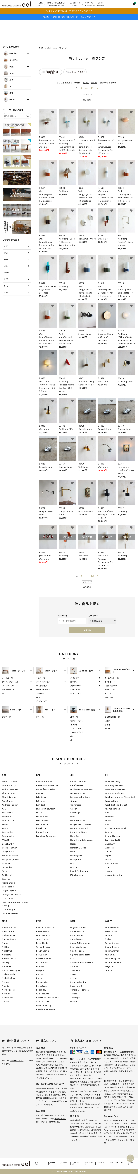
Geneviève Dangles (45, 789)
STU (6, 285)
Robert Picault (43, 958)
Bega (4, 871)
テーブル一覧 (7, 677)
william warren (112, 950)
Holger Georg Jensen (80, 824)
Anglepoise (7, 832)
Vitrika (108, 939)
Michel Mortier (9, 927)
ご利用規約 (76, 1163)
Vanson (108, 935)
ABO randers (8, 812)
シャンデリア (75, 689)
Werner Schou (112, 943)
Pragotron (41, 985)
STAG (73, 974)
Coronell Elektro (10, 913)
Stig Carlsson (77, 950)
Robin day (41, 989)
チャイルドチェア (43, 689)
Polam (39, 978)
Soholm (74, 966)
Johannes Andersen (114, 793)
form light (41, 828)
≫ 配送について (17, 1060)
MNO (6, 272)
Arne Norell (7, 801)
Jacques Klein (111, 801)
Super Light (76, 985)
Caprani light (8, 909)
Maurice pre (8, 931)
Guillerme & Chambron (81, 789)
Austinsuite (8, 836)
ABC (6, 246)
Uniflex (73, 1001)
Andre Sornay (9, 785)
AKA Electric (8, 820)
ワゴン (107, 720)
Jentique (109, 816)
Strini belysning (78, 982)
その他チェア (41, 701)
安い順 (94, 82)
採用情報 (130, 1163)
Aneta (5, 828)
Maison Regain (9, 939)
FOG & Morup (42, 824)
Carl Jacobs (8, 886)
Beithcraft (7, 875)
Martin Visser (111, 931)
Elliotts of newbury (46, 808)
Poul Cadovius (43, 950)
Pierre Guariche (78, 781)
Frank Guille (42, 816)
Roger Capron (9, 890)
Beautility (7, 867)
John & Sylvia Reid (114, 785)
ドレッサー (109, 697)
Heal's (73, 843)
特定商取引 (100, 1163)
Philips (39, 974)
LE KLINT (109, 851)
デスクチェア (41, 685)
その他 (107, 728)
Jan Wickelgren (112, 958)
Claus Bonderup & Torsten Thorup (15, 904)
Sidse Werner (77, 939)
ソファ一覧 (6, 716)
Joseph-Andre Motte (115, 789)
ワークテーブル (8, 685)
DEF (6, 252)
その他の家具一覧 (112, 716)
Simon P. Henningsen (80, 943)
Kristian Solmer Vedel (115, 828)
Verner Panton (43, 947)
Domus (39, 793)
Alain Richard (43, 1001)
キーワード (63, 615)
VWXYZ (7, 292)
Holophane (75, 859)
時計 (72, 736)
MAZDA (5, 947)
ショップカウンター (112, 685)
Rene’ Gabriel (77, 785)
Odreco (5, 1001)
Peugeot (40, 970)
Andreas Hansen (10, 804)
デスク (5, 693)
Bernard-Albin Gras (80, 797)
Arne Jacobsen (9, 781)
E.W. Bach (41, 804)
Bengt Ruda (8, 851)
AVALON (6, 840)
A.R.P (4, 808)
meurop (6, 962)
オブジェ (73, 724)
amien (5, 824)
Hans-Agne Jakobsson (81, 840)
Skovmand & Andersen (81, 962)
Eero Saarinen (77, 935)
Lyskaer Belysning (114, 875)
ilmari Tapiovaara (79, 871)
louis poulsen (111, 863)
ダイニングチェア (43, 681)
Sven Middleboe (78, 947)
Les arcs (109, 859)
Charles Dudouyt (44, 781)
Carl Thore (7, 898)
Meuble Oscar (8, 958)
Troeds (73, 993)
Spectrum (75, 970)
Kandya (108, 832)
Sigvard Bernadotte (80, 954)
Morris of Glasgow (11, 970)
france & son (42, 832)
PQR (6, 279)
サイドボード (110, 681)
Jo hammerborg (112, 781)
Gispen (73, 808)
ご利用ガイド (64, 1163)
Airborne (6, 816)
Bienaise (6, 879)
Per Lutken (41, 954)
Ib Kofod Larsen (112, 836)
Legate (108, 855)
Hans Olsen (7, 997)
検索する (87, 630)
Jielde (108, 820)
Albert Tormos (9, 797)
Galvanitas (75, 804)
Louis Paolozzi (43, 935)
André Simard (77, 931)
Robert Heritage (78, 832)
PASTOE (40, 966)
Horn (72, 863)
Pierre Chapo (8, 882)
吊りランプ (74, 677)
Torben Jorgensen (79, 989)
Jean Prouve (42, 939)
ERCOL (39, 812)
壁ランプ (74, 681)
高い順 (86, 82)
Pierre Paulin (42, 931)
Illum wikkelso (112, 947)
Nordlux (6, 993)
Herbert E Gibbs (78, 847)
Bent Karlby (8, 843)
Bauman (6, 863)
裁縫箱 (108, 724)
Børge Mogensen (10, 859)
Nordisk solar (8, 989)
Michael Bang (8, 935)
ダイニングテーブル (10, 681)
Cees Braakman (9, 847)
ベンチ (39, 697)
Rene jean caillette (11, 894)
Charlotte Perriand (45, 927)
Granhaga (75, 812)
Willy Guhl (110, 954)
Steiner (74, 978)
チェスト (108, 693)
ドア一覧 (40, 716)
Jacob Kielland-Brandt (116, 804)
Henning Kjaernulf (79, 828)
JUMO (107, 824)
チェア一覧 (41, 677)
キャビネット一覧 (112, 677)
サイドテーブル (8, 689)
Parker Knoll (42, 962)
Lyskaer (108, 871)
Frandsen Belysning (46, 836)
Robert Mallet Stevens (47, 997)
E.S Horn (40, 801)
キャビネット (110, 689)
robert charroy (43, 1005)
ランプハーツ (75, 693)
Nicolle (5, 985)
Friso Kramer (42, 820)
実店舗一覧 (51, 1163)
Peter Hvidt (42, 943)
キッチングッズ (76, 720)
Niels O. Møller (9, 974)
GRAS (73, 816)
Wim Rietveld (42, 993)
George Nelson (77, 793)
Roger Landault (112, 840)
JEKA (107, 812)
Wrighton (109, 966)
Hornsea (74, 867)
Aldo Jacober (8, 793)
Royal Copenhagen (45, 1009)
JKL (6, 266)
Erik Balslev (42, 797)
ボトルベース (75, 728)
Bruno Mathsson (10, 855)
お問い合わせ (88, 1163)
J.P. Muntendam (112, 808)
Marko (5, 943)
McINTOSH (7, 950)
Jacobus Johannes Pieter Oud (120, 797)
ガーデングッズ (76, 732)
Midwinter (7, 966)
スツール (40, 693)
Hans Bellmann (77, 820)
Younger (109, 970)
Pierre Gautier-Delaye (47, 785)
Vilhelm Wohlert (113, 927)
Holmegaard (76, 855)
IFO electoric (76, 875)
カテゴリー (93, 615)
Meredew (6, 954)
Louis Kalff (110, 843)
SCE (72, 958)
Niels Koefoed (9, 978)
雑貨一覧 (74, 716)
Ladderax (109, 847)
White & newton (113, 962)
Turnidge (75, 997)
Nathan (5, 982)
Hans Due (75, 836)
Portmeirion (42, 982)
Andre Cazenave (10, 789)
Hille (72, 851)
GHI (6, 259)
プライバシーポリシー (116, 1163)
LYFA (107, 867)
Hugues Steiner (78, 927)
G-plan (73, 801)
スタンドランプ (76, 685)
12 (92, 88)
